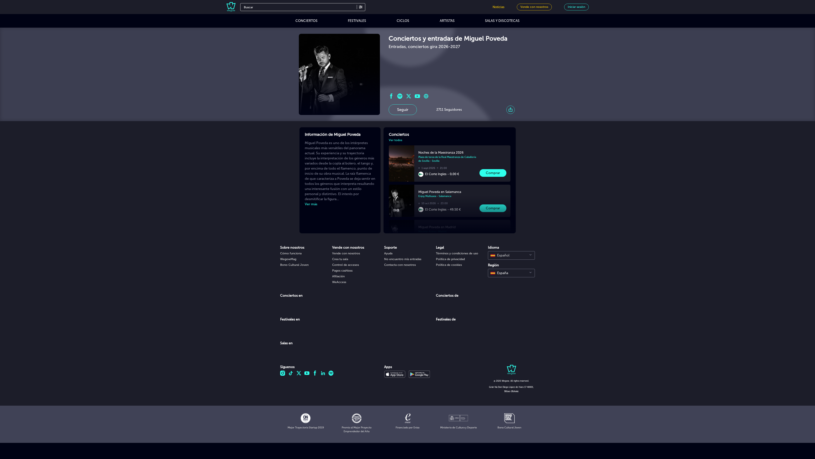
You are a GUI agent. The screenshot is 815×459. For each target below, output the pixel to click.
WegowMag (288, 259)
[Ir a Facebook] (391, 96)
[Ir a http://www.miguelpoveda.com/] (426, 96)
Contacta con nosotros (400, 265)
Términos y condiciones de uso (457, 253)
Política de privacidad (450, 259)
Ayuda (388, 253)
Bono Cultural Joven (294, 265)
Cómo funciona (291, 253)
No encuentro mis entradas (402, 259)
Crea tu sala (340, 259)
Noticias (498, 7)
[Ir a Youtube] (417, 96)
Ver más (311, 204)
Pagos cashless (342, 270)
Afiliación (338, 276)
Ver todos (395, 140)
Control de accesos (345, 265)
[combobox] (511, 255)
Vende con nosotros (346, 253)
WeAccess (339, 282)
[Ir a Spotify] (400, 96)
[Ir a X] (408, 96)
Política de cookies (449, 265)
